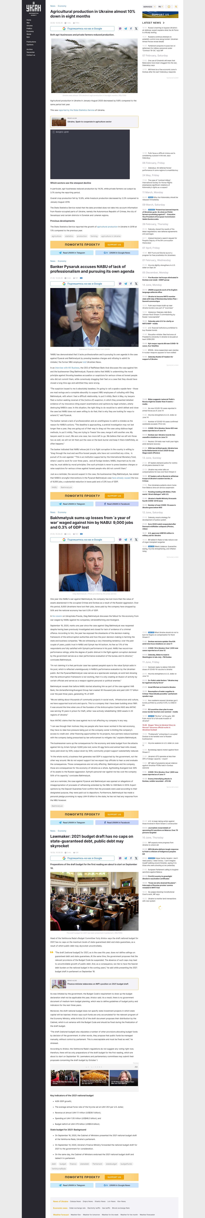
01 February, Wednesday (156, 260)
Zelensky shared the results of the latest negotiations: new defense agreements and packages (159, 231)
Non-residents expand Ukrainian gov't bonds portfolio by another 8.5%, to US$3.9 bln (160, 702)
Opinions (30, 45)
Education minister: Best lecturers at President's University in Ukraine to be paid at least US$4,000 (160, 336)
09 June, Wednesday (154, 1030)
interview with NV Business (67, 368)
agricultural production (107, 226)
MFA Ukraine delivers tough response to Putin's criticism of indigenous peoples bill (160, 851)
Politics (29, 28)
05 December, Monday (155, 272)
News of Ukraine (60, 1201)
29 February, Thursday (155, 224)
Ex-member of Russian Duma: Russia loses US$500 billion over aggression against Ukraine (159, 965)
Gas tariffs (106, 1208)
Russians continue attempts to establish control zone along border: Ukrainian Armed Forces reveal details (160, 39)
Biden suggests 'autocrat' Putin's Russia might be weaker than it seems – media (158, 401)
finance (73, 1164)
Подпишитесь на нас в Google (84, 28)
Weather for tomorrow (91, 1215)
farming (94, 236)
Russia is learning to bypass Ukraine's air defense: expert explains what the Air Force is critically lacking (160, 30)
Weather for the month (129, 1215)
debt (54, 1164)
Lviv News (111, 1201)
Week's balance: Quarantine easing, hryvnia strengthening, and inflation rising (159, 548)
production (82, 236)
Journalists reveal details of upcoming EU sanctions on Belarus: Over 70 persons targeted (160, 830)
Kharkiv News (100, 1201)
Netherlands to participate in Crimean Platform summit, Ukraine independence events (159, 974)
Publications (31, 42)
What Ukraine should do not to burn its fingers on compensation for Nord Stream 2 (160, 634)
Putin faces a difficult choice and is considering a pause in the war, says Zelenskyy (158, 155)
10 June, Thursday (152, 837)
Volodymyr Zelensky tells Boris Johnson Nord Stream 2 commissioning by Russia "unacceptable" (158, 314)
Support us (160, 14)
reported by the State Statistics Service (76, 110)
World (29, 34)
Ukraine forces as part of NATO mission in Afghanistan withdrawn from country (157, 1037)
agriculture (56, 236)
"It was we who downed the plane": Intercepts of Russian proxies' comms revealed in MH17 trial (159, 885)
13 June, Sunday (151, 457)
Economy (30, 31)
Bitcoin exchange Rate (121, 1208)
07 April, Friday (151, 247)
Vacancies (31, 52)
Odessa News (75, 1201)
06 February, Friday (153, 162)
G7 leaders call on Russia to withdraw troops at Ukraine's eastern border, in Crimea (160, 478)
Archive (30, 49)
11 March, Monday (152, 192)
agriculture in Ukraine (111, 236)
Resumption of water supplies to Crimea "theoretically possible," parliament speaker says (159, 693)
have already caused (121, 478)
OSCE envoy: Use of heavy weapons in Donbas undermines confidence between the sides (160, 916)
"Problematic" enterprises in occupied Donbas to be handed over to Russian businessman (159, 736)
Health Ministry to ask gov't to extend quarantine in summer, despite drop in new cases (160, 1158)
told (84, 362)
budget (63, 1164)
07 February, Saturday (155, 55)
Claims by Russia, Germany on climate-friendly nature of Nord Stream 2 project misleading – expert (160, 1082)
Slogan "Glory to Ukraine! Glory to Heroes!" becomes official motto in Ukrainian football (158, 727)
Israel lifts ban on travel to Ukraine (162, 687)
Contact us (31, 55)
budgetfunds (126, 1164)
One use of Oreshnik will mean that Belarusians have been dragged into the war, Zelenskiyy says (159, 62)
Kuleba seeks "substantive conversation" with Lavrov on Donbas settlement (156, 1046)
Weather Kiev (76, 1215)
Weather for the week (110, 1215)
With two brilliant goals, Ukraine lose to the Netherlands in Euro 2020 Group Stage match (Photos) (160, 450)
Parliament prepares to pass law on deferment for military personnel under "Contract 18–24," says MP (158, 48)
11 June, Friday (150, 662)
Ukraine (30, 26)
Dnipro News (88, 1201)
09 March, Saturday (153, 204)
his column (57, 616)
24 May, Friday (150, 175)
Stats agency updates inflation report (162, 1132)
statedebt (84, 1164)
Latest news (151, 22)
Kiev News (121, 1201)
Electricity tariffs (94, 1208)
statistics (69, 236)
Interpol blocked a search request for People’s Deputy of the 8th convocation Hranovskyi (159, 240)
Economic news (60, 1208)
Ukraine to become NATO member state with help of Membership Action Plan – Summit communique (160, 298)
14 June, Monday (152, 284)
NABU (54, 487)
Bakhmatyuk (66, 487)
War (28, 23)
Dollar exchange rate (77, 1208)
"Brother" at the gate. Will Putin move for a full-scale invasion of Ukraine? (158, 718)
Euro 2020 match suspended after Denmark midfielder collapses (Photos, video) (159, 526)
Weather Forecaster (147, 1215)
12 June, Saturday (152, 512)
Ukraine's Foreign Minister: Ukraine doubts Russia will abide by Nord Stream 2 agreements (159, 983)
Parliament (97, 1164)
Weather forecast (61, 1214)
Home (29, 20)
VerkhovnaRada (59, 1168)
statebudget (111, 1164)
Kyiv (28, 37)
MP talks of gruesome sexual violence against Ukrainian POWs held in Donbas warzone (159, 765)
